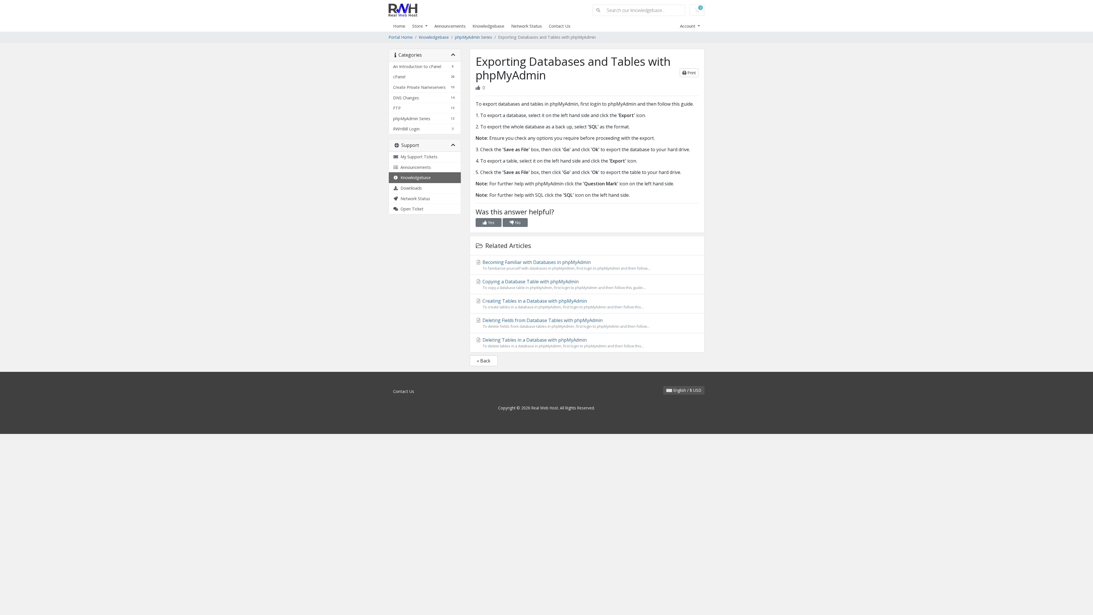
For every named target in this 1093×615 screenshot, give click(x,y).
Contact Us (559, 26)
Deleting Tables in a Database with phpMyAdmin (562, 342)
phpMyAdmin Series (473, 37)
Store (418, 26)
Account (688, 26)
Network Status (526, 26)
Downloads (410, 188)
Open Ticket (411, 209)
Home (399, 26)
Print (691, 72)
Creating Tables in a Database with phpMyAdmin (562, 303)
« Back (483, 361)
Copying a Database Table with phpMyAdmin (563, 284)
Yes (490, 222)
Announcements (450, 26)
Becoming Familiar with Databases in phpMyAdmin (565, 265)
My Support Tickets (417, 156)
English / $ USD (686, 390)
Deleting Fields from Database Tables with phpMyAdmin (565, 323)
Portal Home (401, 37)
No (517, 222)
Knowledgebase (488, 26)
